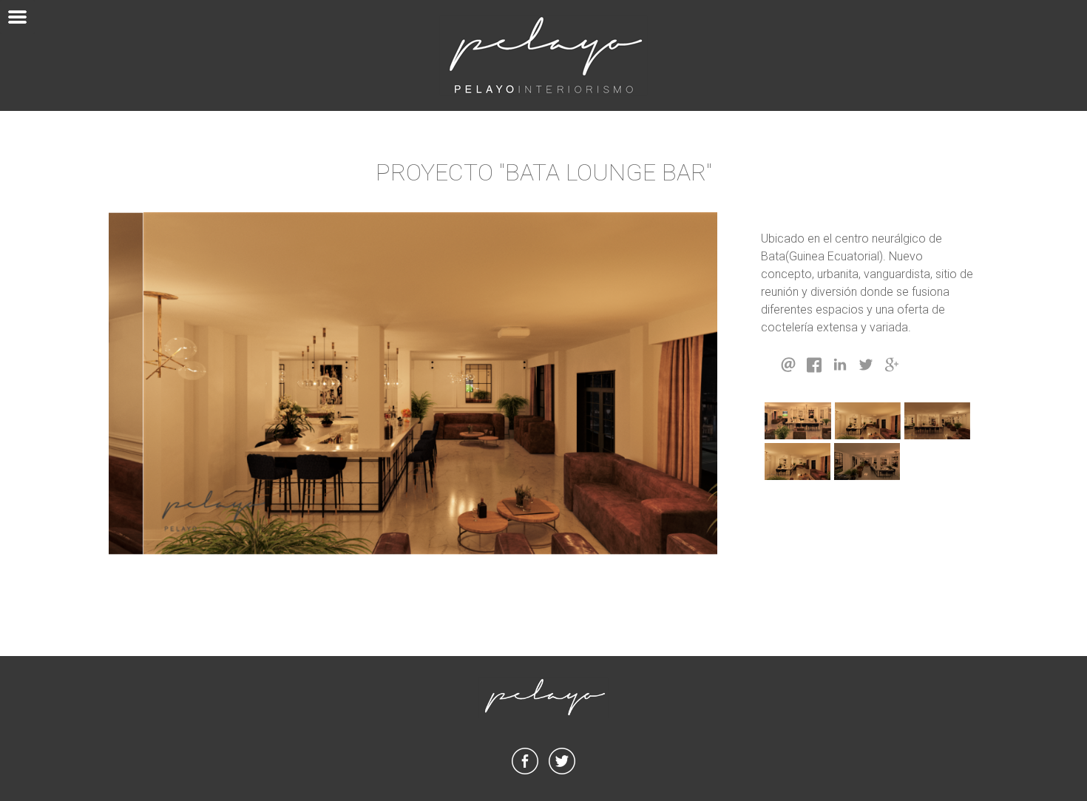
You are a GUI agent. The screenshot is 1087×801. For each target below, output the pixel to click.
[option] (413, 383)
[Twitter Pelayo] (562, 774)
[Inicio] (543, 55)
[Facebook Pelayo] (525, 774)
